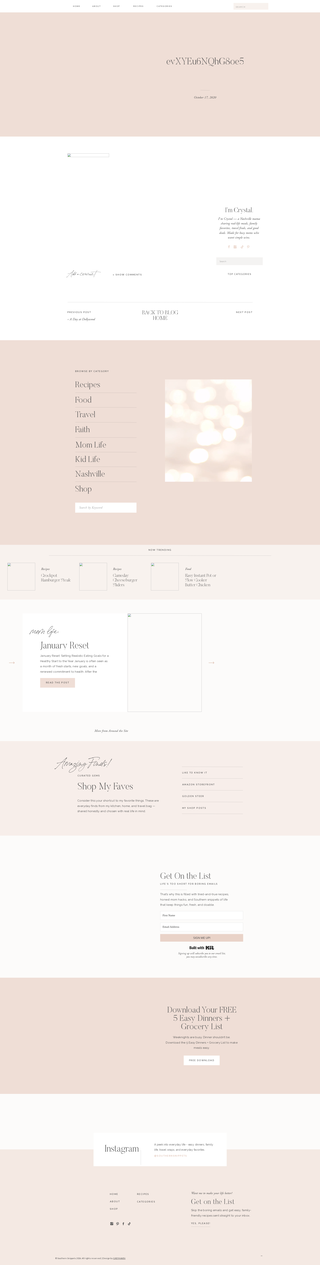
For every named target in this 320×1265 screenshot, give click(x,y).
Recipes (45, 569)
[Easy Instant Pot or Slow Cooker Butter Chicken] (165, 577)
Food (188, 569)
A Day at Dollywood (82, 319)
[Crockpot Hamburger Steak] (21, 577)
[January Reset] (165, 662)
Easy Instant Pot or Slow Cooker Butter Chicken (200, 580)
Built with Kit (201, 947)
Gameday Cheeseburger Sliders (125, 580)
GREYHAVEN (119, 1258)
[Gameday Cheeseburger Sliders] (93, 577)
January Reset (64, 646)
